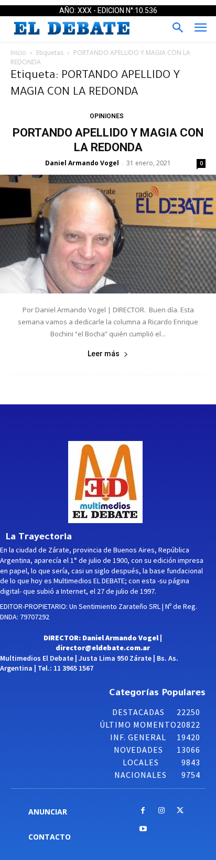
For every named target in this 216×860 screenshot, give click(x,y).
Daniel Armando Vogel (82, 163)
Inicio (18, 52)
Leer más (104, 353)
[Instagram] (161, 811)
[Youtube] (142, 829)
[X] (180, 811)
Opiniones (107, 116)
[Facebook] (142, 811)
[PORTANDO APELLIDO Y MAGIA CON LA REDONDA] (108, 234)
